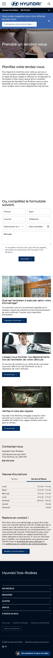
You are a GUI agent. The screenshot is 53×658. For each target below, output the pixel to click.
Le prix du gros (44, 642)
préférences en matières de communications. (26, 544)
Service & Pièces (38, 479)
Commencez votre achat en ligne (18, 24)
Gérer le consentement (12, 629)
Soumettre (25, 259)
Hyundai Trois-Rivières (10, 10)
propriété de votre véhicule (29, 541)
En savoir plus (9, 374)
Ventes (14, 479)
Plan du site (6, 623)
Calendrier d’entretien (13, 320)
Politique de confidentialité (40, 623)
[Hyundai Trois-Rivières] (26, 3)
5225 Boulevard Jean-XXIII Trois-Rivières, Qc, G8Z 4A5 (14, 455)
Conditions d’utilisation (20, 623)
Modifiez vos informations (14, 551)
